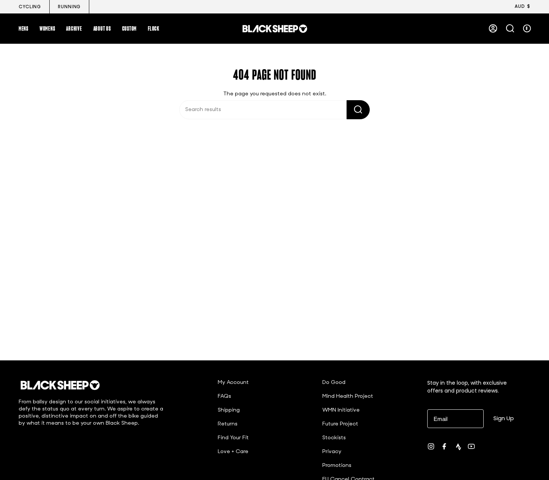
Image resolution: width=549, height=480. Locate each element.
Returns (228, 424)
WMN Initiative (341, 410)
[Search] (358, 109)
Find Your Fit (233, 438)
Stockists (334, 438)
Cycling (30, 7)
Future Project (340, 424)
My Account (233, 382)
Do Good (333, 382)
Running (69, 7)
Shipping (229, 410)
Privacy (331, 452)
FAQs (224, 396)
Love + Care (233, 452)
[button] (23, 28)
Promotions (336, 465)
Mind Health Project (347, 396)
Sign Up (503, 418)
